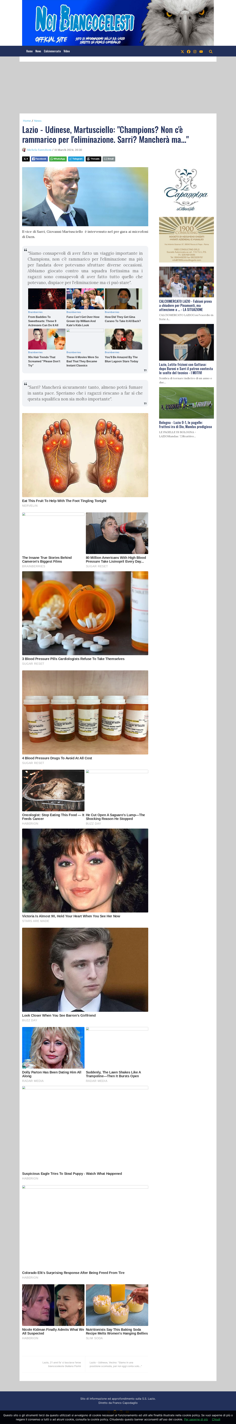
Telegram (77, 158)
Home (29, 51)
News (38, 51)
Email (111, 158)
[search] (211, 51)
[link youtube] (201, 51)
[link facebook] (189, 51)
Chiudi (216, 1419)
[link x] (182, 51)
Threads (95, 158)
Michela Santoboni (39, 149)
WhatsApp (59, 158)
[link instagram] (195, 51)
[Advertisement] (118, 87)
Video (67, 51)
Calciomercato (52, 51)
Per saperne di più (196, 1419)
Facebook (41, 158)
